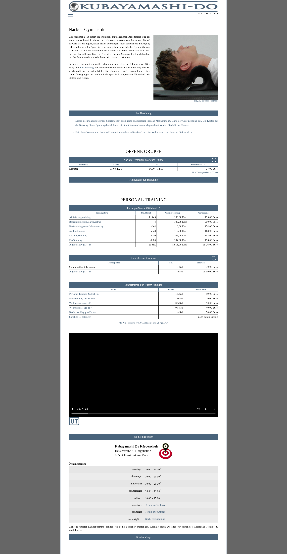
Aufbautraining (77, 231)
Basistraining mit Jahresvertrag (85, 222)
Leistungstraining (78, 235)
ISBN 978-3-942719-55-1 (210, 101)
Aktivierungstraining (80, 217)
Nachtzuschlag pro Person (82, 312)
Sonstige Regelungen (80, 317)
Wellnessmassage (161, 132)
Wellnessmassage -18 (80, 303)
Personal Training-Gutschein (84, 294)
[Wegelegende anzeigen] (143, 437)
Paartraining (203, 213)
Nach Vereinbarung (155, 519)
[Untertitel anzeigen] (74, 424)
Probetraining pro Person (82, 298)
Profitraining (75, 240)
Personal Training (172, 213)
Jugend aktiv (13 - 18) (80, 244)
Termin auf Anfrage (155, 505)
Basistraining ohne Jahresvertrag (86, 226)
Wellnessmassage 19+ (80, 307)
